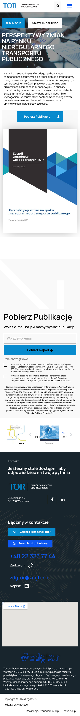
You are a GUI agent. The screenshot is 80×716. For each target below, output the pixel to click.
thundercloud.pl (50, 711)
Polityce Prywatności (44, 413)
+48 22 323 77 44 (32, 556)
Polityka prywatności (16, 704)
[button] (57, 5)
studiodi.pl (70, 711)
